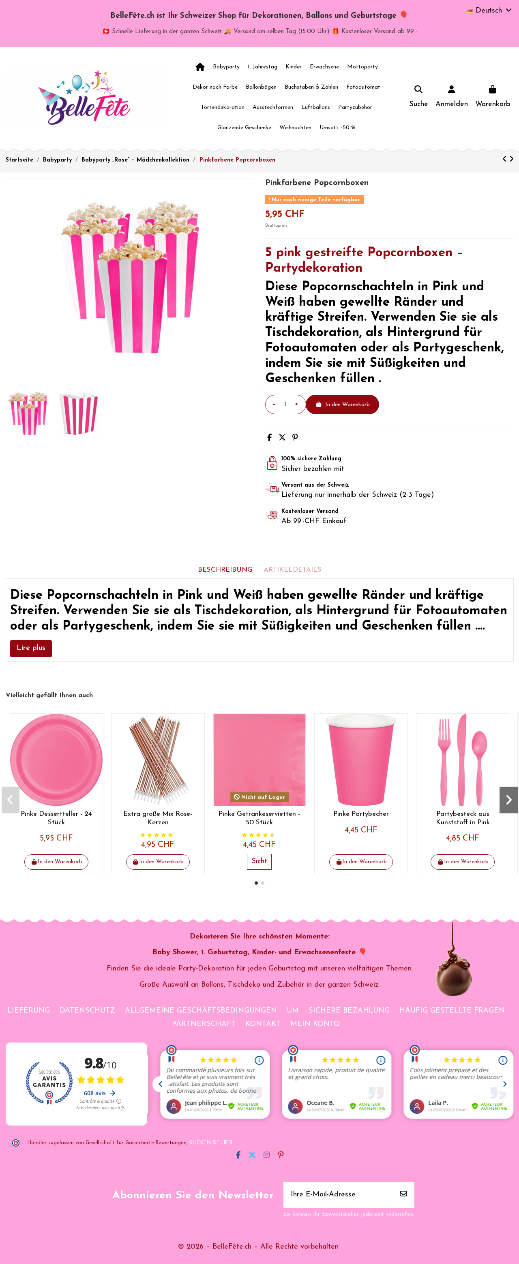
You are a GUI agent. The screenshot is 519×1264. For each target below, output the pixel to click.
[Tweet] (282, 438)
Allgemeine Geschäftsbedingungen (201, 1011)
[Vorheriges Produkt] (505, 160)
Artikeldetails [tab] (293, 569)
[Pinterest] (295, 438)
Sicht (259, 861)
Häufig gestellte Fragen (452, 1011)
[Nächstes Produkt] (511, 160)
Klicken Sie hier (210, 1143)
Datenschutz (87, 1011)
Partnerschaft (204, 1024)
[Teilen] (269, 438)
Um (293, 1011)
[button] (256, 883)
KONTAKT (263, 1024)
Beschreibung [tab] (225, 569)
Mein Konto (315, 1024)
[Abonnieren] (403, 1195)
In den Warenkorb (347, 405)
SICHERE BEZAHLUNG (349, 1011)
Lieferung (28, 1011)
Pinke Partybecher (361, 814)
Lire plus (31, 648)
